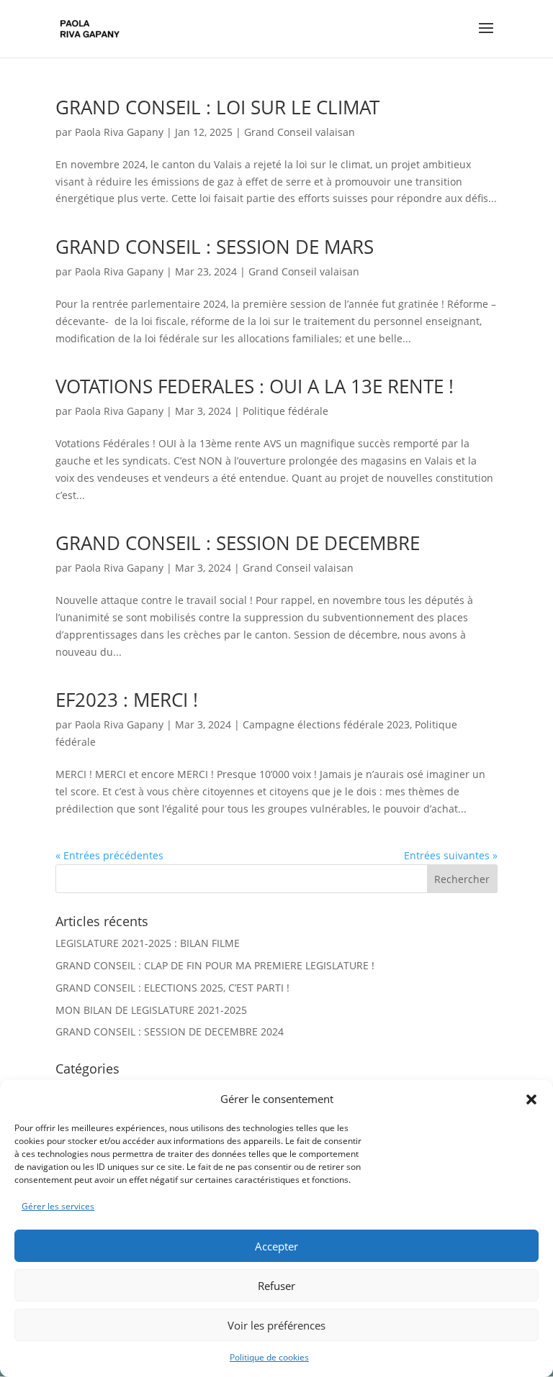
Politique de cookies (269, 1357)
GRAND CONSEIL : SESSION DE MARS (214, 247)
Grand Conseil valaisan (299, 132)
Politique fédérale (285, 411)
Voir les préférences (276, 1325)
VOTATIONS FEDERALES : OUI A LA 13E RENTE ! (254, 386)
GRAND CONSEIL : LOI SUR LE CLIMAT (217, 107)
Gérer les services (58, 1206)
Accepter (276, 1246)
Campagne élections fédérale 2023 (326, 724)
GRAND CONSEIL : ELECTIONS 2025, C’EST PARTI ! (172, 987)
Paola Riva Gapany (119, 132)
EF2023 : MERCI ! (126, 700)
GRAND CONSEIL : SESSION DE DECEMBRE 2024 (169, 1031)
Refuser (276, 1285)
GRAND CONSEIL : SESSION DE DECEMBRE (237, 543)
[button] (531, 1099)
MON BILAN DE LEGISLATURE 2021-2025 (151, 1010)
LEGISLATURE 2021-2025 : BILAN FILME (147, 943)
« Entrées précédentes (109, 855)
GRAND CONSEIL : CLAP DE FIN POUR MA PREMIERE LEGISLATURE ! (214, 965)
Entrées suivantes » (451, 855)
